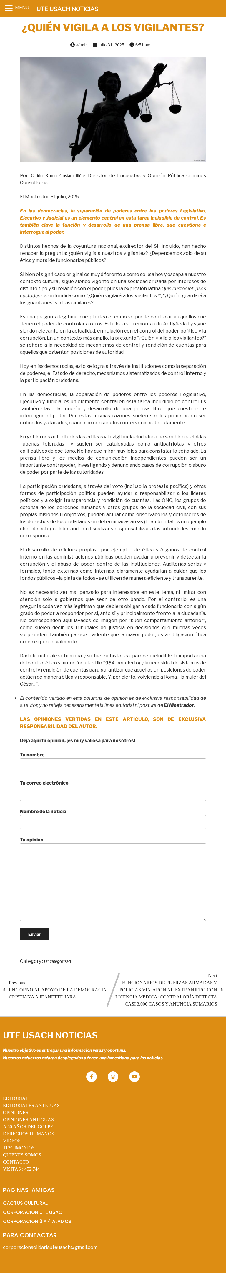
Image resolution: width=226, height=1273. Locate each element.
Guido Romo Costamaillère (58, 175)
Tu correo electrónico (44, 783)
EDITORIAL (16, 1098)
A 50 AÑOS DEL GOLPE (28, 1126)
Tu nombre (32, 754)
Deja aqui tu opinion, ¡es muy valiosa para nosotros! (77, 740)
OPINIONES (15, 1112)
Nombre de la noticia (43, 811)
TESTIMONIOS (19, 1147)
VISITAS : (21, 1168)
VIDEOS (12, 1140)
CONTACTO (16, 1161)
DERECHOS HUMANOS (28, 1133)
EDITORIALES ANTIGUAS (31, 1105)
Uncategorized (57, 961)
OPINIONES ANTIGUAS (28, 1119)
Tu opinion (32, 839)
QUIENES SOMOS (22, 1154)
